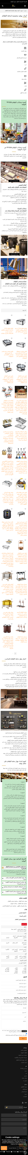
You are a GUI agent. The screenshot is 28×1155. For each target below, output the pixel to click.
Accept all (4, 1148)
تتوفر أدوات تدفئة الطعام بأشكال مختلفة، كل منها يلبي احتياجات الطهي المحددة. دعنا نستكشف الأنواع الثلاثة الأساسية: (15, 156)
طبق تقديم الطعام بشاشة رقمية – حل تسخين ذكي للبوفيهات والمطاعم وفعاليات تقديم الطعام (21, 379)
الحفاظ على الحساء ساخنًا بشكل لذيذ (15, 209)
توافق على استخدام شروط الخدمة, (16, 1035)
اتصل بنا (25, 1080)
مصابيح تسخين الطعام (13, 901)
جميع (22, 10)
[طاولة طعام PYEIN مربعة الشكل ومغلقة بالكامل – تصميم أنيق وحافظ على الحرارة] (21, 320)
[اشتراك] (6, 1107)
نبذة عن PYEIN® (23, 1068)
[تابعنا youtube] (22, 1102)
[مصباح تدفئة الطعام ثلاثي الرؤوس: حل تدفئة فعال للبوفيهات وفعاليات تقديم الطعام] (21, 628)
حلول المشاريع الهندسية (21, 993)
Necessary (21, 1151)
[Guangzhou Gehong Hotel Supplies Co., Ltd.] (14, 6)
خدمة (26, 1071)
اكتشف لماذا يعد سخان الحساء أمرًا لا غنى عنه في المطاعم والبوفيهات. (14, 225)
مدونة (25, 1094)
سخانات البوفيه (13, 903)
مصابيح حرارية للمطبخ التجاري (9, 906)
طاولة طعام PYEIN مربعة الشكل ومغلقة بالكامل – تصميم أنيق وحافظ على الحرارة (21, 331)
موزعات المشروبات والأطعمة (21, 1057)
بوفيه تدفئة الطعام (23, 901)
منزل (25, 10)
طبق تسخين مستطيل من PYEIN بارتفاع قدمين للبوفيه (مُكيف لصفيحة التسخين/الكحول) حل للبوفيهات (21, 355)
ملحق (23, 1031)
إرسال (23, 1038)
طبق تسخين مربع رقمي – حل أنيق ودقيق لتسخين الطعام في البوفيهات (7, 354)
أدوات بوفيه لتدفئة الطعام (21, 1060)
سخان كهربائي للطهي (22, 906)
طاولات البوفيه (24, 1052)
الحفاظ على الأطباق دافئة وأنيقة (17, 186)
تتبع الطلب (24, 1089)
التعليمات (25, 1096)
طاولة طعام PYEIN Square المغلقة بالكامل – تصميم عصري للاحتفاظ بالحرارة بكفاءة (7, 331)
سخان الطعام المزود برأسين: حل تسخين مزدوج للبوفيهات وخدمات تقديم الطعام (21, 614)
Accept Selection (12, 1148)
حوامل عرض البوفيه (22, 1055)
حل (26, 1073)
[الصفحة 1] (13, 653)
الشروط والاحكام (9, 1035)
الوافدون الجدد (24, 1050)
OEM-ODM (24, 1078)
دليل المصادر (24, 1091)
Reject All (21, 1148)
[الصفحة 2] (15, 653)
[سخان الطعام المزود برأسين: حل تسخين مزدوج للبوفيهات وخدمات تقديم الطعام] (21, 604)
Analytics (15, 1151)
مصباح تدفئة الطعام (22, 903)
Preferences (8, 1151)
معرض (25, 1076)
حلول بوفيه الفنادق (22, 986)
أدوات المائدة (24, 1062)
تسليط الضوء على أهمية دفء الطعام (15, 282)
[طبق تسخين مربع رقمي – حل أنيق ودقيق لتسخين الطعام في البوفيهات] (7, 343)
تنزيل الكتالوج (24, 1087)
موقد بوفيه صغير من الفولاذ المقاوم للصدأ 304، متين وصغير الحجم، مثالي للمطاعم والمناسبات (7, 615)
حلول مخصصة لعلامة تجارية (21, 990)
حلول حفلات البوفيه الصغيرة (21, 980)
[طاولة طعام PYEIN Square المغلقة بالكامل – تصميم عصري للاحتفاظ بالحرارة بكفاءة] (7, 320)
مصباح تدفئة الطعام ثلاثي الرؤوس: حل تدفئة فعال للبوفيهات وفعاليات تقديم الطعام (21, 639)
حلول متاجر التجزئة (22, 983)
